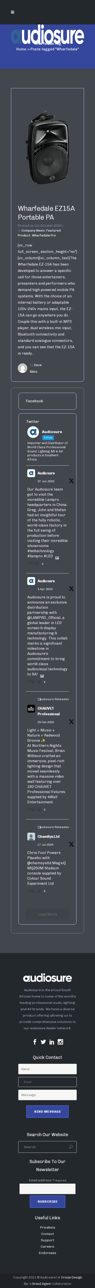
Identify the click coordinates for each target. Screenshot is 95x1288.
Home (21, 49)
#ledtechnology (40, 551)
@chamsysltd (39, 863)
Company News (33, 230)
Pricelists (47, 1227)
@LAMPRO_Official (43, 618)
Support (47, 1240)
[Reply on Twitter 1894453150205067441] (28, 811)
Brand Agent (41, 1284)
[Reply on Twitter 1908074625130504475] (28, 683)
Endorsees (47, 1253)
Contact (47, 1234)
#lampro (35, 556)
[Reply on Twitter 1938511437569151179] (28, 565)
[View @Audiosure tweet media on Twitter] (55, 556)
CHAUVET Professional (49, 711)
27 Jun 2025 (46, 481)
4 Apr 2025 (45, 589)
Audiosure (46, 473)
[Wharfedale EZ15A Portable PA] (47, 142)
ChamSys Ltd (48, 836)
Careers (47, 1246)
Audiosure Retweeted (54, 699)
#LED (48, 556)
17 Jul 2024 (45, 844)
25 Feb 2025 (46, 722)
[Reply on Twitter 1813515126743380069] (28, 892)
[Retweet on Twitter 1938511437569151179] (32, 565)
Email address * (47, 1180)
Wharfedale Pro (44, 235)
